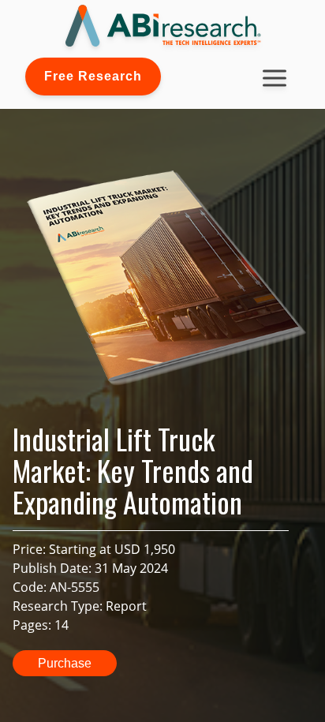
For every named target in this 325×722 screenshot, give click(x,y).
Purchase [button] (65, 663)
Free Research (93, 76)
